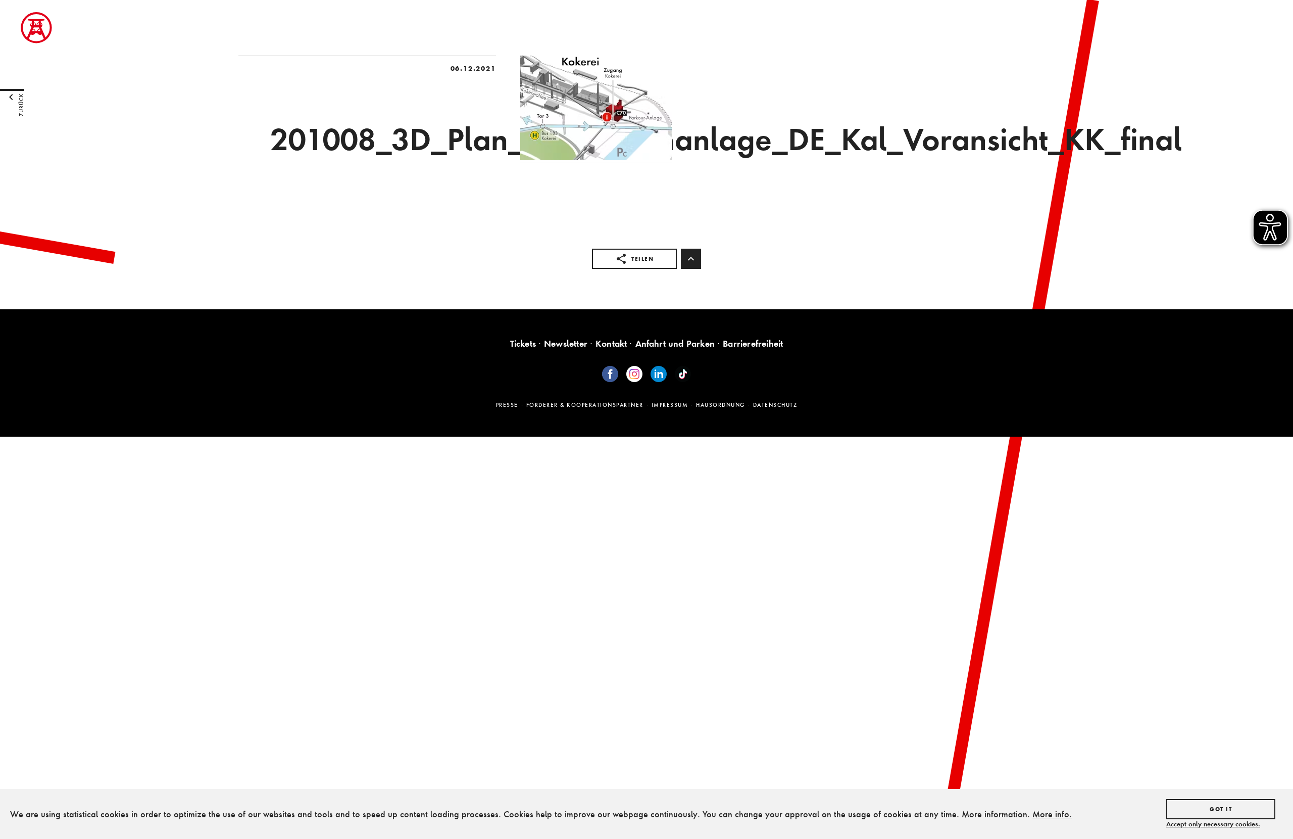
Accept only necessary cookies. (1213, 824)
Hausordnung (720, 404)
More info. (1052, 814)
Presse (507, 404)
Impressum (670, 404)
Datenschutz (775, 404)
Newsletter (565, 343)
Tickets (523, 343)
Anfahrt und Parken (675, 343)
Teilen (642, 258)
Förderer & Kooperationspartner (584, 404)
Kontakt (611, 343)
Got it (1221, 809)
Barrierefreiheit (753, 343)
